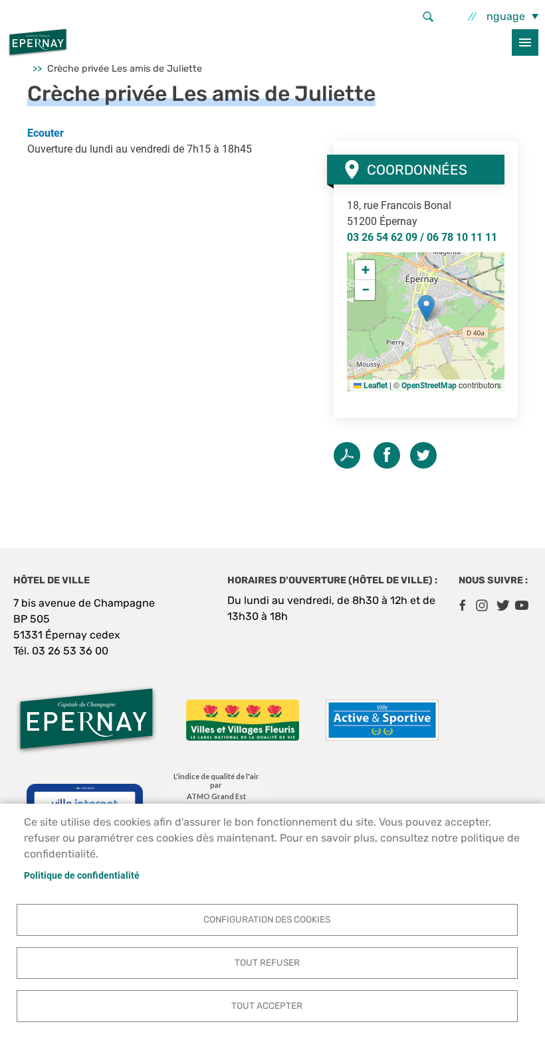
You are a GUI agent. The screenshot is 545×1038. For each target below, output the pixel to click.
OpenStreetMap (429, 385)
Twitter (423, 455)
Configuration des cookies (266, 919)
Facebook (462, 605)
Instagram (482, 605)
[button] (426, 308)
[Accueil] (38, 42)
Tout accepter (266, 1005)
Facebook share (387, 455)
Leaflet (374, 385)
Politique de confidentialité (82, 875)
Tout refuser (267, 962)
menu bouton (525, 42)
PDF (347, 455)
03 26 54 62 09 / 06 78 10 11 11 (422, 237)
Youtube (522, 605)
